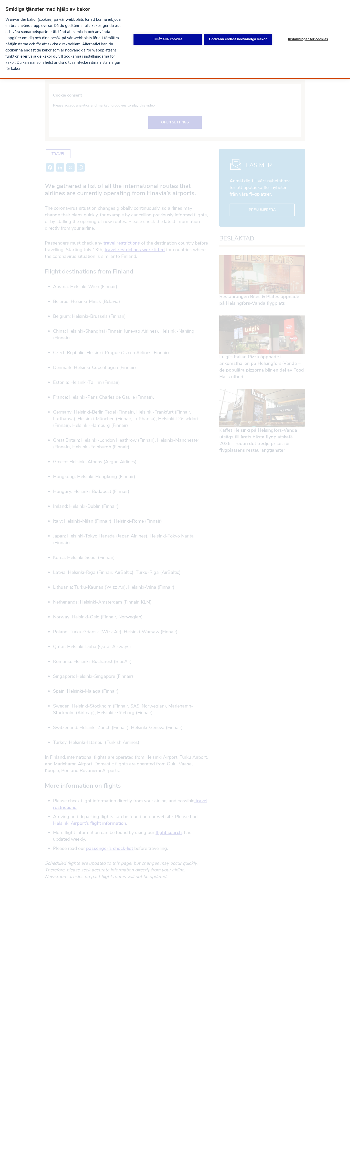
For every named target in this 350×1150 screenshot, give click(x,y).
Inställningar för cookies (308, 39)
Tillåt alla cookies (167, 39)
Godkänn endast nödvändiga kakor (238, 39)
